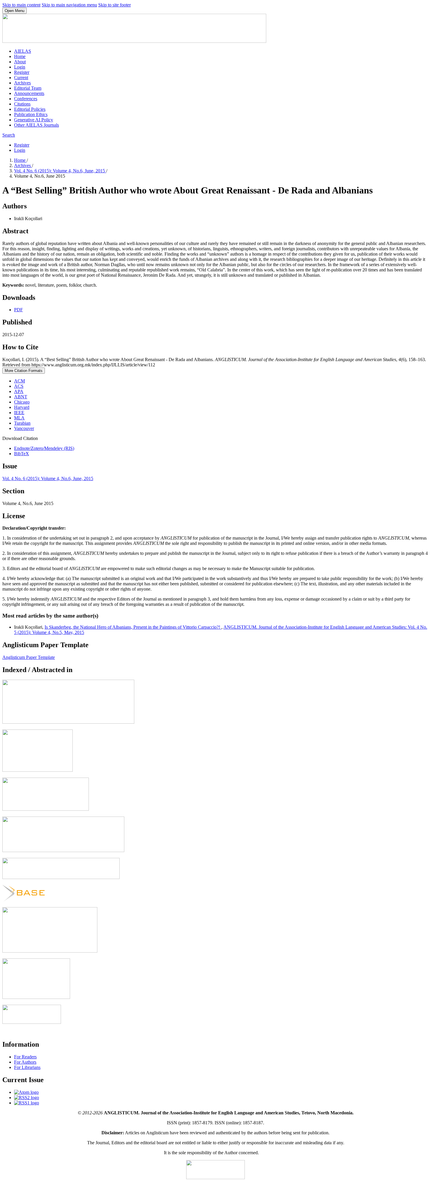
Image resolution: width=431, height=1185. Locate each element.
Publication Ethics (30, 114)
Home (20, 56)
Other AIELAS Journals (36, 125)
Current (21, 77)
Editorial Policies (29, 109)
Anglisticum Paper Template (28, 657)
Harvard (21, 407)
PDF (18, 309)
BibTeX (21, 453)
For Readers (25, 1056)
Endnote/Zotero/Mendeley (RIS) (44, 448)
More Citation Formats (24, 370)
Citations (22, 103)
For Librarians (27, 1067)
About (20, 61)
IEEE (19, 412)
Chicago (22, 401)
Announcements (29, 93)
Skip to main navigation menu (69, 4)
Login (19, 66)
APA (18, 391)
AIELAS (22, 51)
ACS (18, 386)
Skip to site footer (114, 4)
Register (21, 72)
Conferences (25, 98)
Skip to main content (21, 4)
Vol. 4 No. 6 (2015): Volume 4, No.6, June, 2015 (60, 170)
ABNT (20, 396)
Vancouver (24, 428)
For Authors (25, 1062)
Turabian (22, 423)
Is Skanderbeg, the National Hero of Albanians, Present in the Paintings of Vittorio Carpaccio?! (133, 627)
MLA (19, 417)
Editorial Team (27, 88)
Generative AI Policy (33, 119)
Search (8, 134)
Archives (22, 82)
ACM (19, 380)
